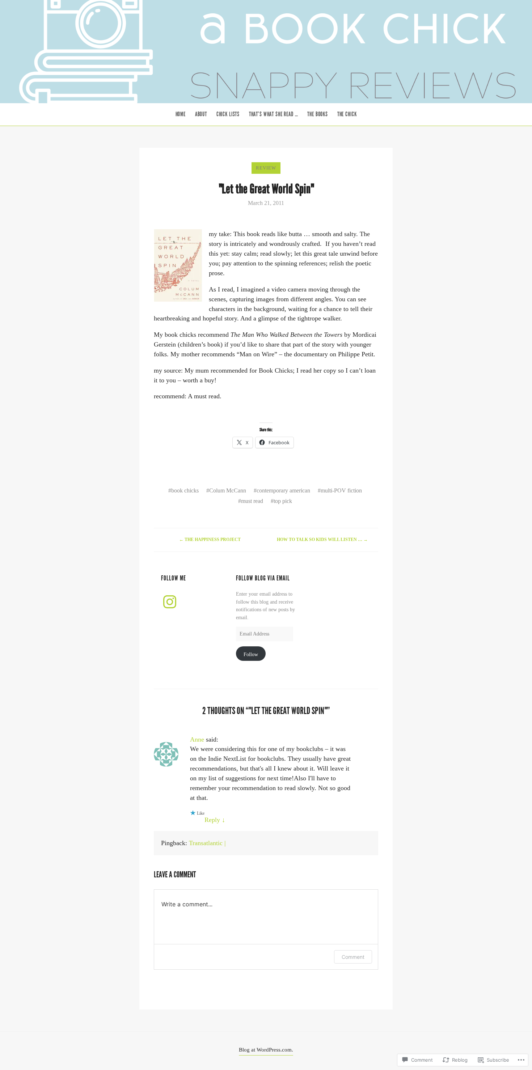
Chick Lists (228, 114)
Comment (353, 957)
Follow (251, 654)
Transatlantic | (207, 843)
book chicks (185, 490)
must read (252, 501)
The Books (317, 114)
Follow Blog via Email (263, 578)
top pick (283, 501)
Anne (197, 739)
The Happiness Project (210, 539)
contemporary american (283, 490)
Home (181, 114)
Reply (214, 819)
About (201, 114)
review (266, 168)
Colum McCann (227, 490)
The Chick (347, 114)
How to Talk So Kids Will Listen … (322, 539)
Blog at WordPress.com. (266, 1050)
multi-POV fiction (341, 490)
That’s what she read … (273, 114)
